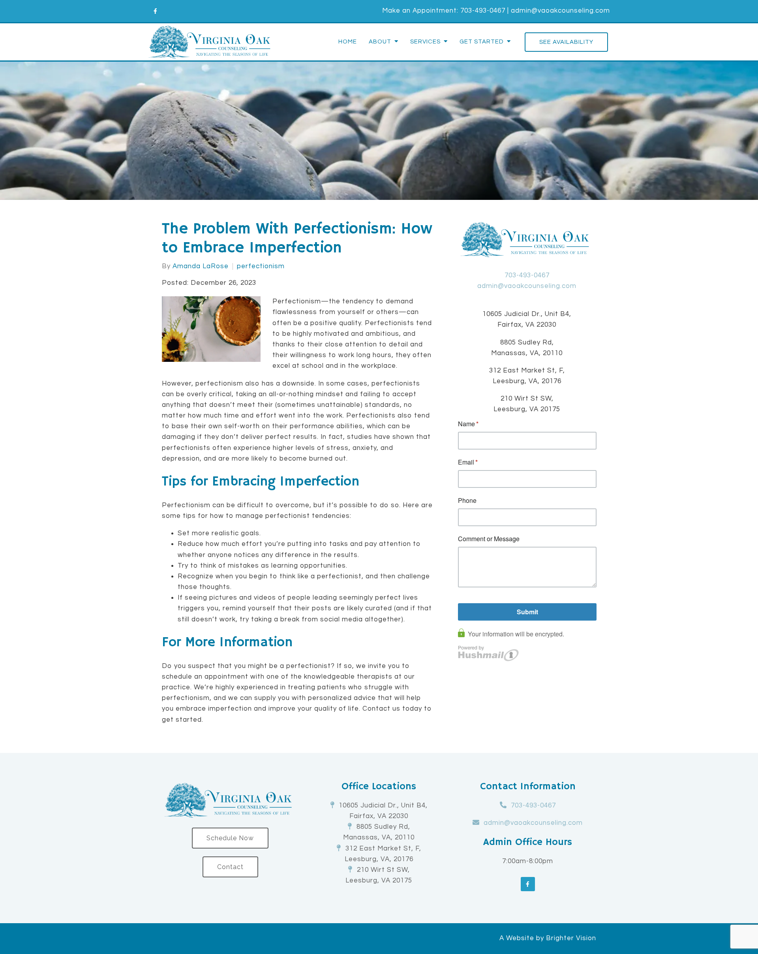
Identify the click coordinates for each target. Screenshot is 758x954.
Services (425, 42)
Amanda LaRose (201, 266)
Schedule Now (230, 838)
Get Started (482, 42)
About (380, 42)
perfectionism (261, 266)
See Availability (566, 42)
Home (347, 42)
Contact (230, 867)
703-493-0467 (482, 10)
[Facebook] (155, 11)
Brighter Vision (571, 938)
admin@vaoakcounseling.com (560, 10)
